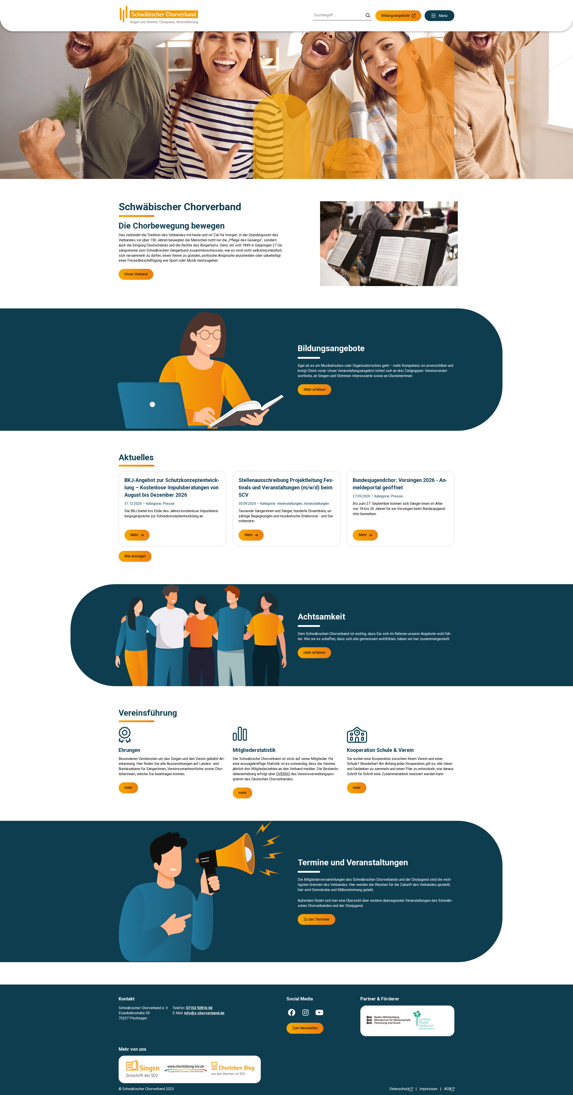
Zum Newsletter (305, 1028)
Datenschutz (399, 1089)
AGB (447, 1089)
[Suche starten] (368, 16)
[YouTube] (319, 1012)
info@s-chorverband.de (204, 1013)
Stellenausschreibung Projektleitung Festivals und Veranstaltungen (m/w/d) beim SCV (286, 487)
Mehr (134, 535)
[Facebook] (291, 1012)
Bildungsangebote (395, 15)
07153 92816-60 (199, 1008)
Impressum (428, 1089)
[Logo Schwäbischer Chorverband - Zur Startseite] (159, 16)
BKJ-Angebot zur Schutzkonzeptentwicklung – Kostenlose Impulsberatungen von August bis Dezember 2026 (171, 487)
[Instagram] (305, 1012)
